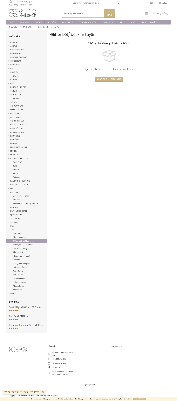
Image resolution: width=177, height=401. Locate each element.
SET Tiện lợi (15, 218)
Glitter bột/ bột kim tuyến (23, 241)
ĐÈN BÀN (13, 91)
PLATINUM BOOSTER (18, 211)
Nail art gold (18, 271)
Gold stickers (19, 278)
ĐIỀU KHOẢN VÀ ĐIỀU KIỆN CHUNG (86, 3)
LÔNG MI (13, 143)
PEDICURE (14, 192)
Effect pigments (20, 237)
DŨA (12, 83)
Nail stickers (18, 274)
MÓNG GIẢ (14, 154)
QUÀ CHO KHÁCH (17, 214)
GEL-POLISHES (16, 117)
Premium (17, 173)
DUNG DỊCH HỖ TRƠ (18, 87)
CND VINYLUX (15, 64)
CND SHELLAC (15, 61)
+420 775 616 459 (59, 359)
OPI (11, 188)
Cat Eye (16, 166)
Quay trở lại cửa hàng (109, 79)
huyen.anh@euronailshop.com (62, 353)
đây (130, 399)
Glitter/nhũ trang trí (21, 248)
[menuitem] (11, 22)
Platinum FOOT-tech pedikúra (25, 203)
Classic (16, 169)
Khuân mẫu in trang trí (22, 256)
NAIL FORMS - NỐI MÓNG (20, 181)
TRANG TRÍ (14, 229)
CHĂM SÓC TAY (16, 128)
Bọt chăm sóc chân (21, 196)
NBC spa (16, 199)
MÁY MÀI (13, 151)
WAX (12, 293)
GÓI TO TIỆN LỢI (17, 121)
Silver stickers (20, 282)
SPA (12, 226)
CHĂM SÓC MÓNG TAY (19, 124)
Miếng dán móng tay (21, 263)
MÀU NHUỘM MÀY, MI (18, 147)
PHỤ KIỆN (14, 207)
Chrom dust (18, 252)
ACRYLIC (13, 46)
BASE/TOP (17, 162)
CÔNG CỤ (14, 72)
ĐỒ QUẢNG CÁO (17, 106)
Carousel (17, 233)
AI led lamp (17, 98)
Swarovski (17, 289)
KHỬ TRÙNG (15, 136)
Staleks (16, 76)
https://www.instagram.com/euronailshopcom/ (62, 373)
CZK (152, 3)
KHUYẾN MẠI (15, 139)
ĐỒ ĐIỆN (13, 102)
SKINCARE (14, 222)
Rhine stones (18, 286)
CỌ (11, 68)
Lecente (16, 259)
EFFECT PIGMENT (17, 109)
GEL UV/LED (14, 113)
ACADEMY (14, 42)
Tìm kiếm (109, 13)
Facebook (56, 367)
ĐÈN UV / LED (15, 94)
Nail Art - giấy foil (20, 267)
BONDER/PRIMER (17, 49)
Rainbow (16, 177)
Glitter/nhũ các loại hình (23, 244)
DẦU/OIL (13, 79)
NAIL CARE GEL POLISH (19, 158)
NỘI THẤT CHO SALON (19, 184)
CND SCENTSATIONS (18, 57)
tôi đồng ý (139, 399)
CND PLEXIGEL (16, 53)
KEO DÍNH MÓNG (17, 132)
